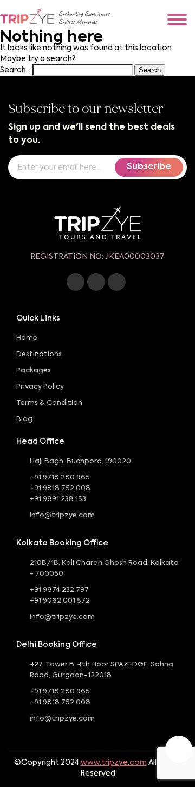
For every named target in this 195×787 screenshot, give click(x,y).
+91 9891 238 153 (58, 499)
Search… (15, 70)
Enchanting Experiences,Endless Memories (84, 18)
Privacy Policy (40, 386)
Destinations (39, 354)
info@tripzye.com (62, 515)
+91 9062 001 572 (60, 600)
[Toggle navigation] (177, 19)
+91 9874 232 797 (59, 589)
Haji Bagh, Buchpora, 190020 (80, 461)
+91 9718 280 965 (60, 477)
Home (26, 338)
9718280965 (178, 749)
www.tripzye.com (114, 762)
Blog (24, 419)
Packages (33, 370)
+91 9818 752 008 (60, 488)
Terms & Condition (49, 402)
